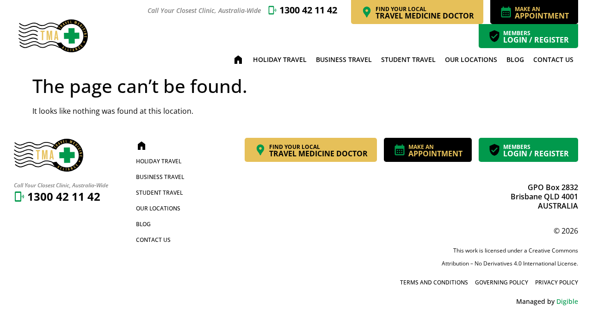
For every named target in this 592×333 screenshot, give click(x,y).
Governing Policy (501, 282)
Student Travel (408, 59)
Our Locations (471, 59)
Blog (515, 59)
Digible (567, 301)
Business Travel (344, 59)
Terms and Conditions (434, 282)
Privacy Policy (556, 282)
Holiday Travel (280, 59)
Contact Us (553, 59)
